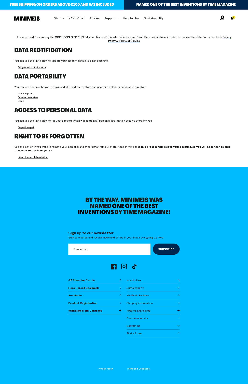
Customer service (137, 318)
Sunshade (75, 295)
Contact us (133, 325)
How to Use (134, 280)
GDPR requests (25, 93)
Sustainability (135, 288)
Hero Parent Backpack (83, 288)
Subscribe (166, 249)
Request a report (26, 127)
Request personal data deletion (33, 157)
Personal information (28, 97)
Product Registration (82, 303)
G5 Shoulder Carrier (81, 280)
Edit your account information (32, 67)
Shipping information (140, 303)
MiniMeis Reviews (138, 295)
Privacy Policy (105, 368)
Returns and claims (138, 310)
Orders (21, 101)
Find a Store (134, 333)
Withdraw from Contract (85, 310)
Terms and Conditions (138, 368)
